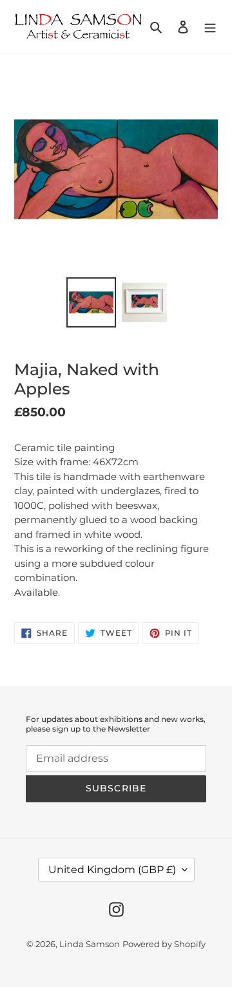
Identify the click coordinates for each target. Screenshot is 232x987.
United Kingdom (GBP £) (112, 869)
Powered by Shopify (164, 944)
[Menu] (210, 26)
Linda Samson (89, 944)
